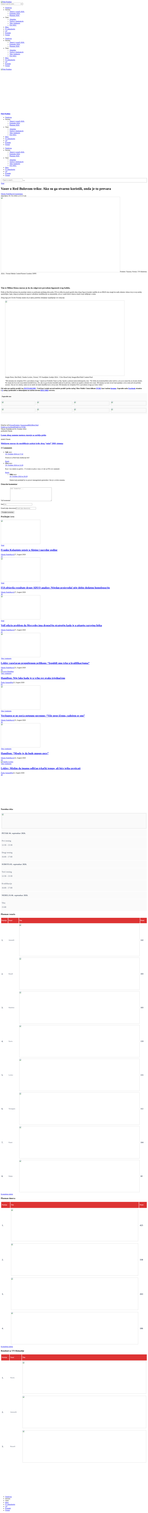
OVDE (98, 388)
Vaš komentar (5, 500)
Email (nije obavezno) (8, 508)
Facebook (131, 388)
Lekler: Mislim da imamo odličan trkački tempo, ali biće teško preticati (41, 768)
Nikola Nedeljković (7, 194)
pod (27, 425)
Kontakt (8, 33)
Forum (7, 35)
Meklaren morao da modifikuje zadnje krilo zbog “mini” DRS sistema (32, 443)
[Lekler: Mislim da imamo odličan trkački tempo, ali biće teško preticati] (7, 762)
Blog (7, 27)
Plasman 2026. (15, 15)
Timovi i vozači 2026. (17, 11)
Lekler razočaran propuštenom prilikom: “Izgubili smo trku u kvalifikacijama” (45, 663)
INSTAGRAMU (30, 388)
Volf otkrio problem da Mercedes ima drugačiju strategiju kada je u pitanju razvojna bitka (51, 625)
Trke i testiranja (15, 23)
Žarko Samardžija (7, 682)
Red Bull (35, 425)
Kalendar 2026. (15, 13)
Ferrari (12, 425)
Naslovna (8, 8)
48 (2, 775)
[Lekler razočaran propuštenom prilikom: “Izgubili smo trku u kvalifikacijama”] (20, 656)
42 (2, 669)
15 (2, 556)
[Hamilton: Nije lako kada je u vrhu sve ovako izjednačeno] (7, 671)
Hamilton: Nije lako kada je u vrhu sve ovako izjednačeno (33, 678)
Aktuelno (13, 19)
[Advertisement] (40, 75)
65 (2, 684)
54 (2, 760)
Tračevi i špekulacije (17, 21)
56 (2, 722)
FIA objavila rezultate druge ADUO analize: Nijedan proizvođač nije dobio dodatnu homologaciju (55, 587)
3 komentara (18, 194)
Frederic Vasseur (20, 425)
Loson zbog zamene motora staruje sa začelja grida (23, 435)
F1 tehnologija (10, 29)
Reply (7, 461)
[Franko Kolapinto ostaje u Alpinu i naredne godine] (20, 543)
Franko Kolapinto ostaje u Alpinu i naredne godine (29, 550)
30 (2, 594)
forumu (113, 388)
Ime (2, 504)
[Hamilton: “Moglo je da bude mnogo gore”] (20, 747)
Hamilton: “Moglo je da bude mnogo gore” (25, 753)
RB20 (30, 425)
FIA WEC (13, 25)
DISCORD (44, 390)
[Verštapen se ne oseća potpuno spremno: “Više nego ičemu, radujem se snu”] (20, 709)
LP (6, 31)
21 (2, 632)
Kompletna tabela (7, 1194)
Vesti (2, 183)
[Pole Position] (6, 2)
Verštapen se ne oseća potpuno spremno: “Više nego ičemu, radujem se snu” (43, 715)
